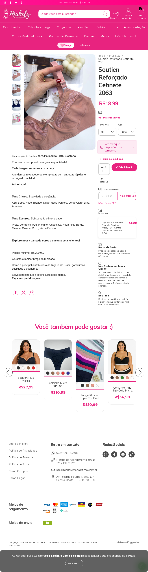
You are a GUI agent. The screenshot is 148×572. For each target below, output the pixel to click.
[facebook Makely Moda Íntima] (11, 2)
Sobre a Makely (18, 443)
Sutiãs (101, 27)
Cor (120, 124)
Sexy (67, 45)
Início (101, 55)
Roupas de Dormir (62, 36)
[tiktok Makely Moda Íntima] (21, 2)
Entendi (74, 563)
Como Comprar (18, 471)
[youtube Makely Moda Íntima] (16, 2)
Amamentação (134, 27)
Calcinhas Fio (12, 27)
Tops (114, 27)
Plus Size (83, 27)
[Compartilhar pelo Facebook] (16, 294)
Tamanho (103, 124)
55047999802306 (67, 453)
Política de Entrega (21, 457)
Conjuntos (64, 27)
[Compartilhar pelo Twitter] (24, 294)
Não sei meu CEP (107, 203)
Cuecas (89, 36)
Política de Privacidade (23, 450)
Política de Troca (19, 464)
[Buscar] (105, 14)
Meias (105, 36)
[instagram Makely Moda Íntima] (5, 2)
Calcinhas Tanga (39, 27)
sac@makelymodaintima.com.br (76, 470)
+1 (98, 385)
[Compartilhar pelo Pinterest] (31, 294)
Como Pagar (17, 478)
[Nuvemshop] (128, 543)
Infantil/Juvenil (125, 36)
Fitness (85, 45)
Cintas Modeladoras (26, 36)
